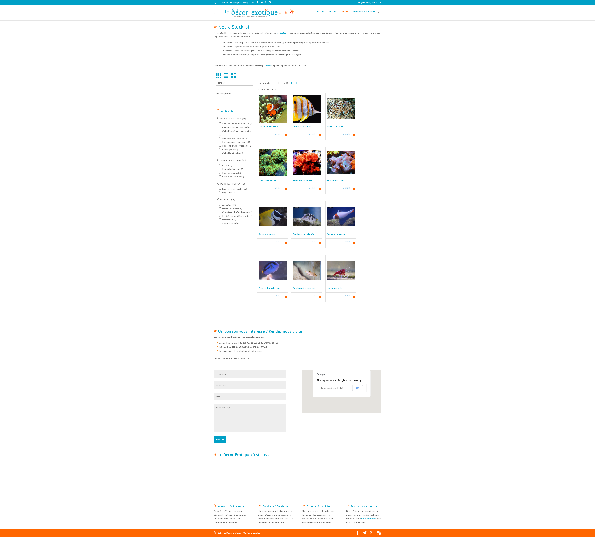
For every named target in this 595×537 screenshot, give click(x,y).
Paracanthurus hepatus (270, 288)
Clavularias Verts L (267, 180)
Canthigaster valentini (303, 234)
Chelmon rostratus (302, 126)
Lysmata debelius (335, 288)
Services (332, 11)
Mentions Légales (251, 532)
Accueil (320, 11)
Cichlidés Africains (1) (232, 153)
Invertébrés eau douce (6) (234, 138)
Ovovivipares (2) (230, 149)
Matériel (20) (227, 199)
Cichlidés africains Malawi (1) (236, 127)
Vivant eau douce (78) (233, 118)
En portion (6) (228, 192)
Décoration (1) (229, 219)
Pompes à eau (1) (230, 223)
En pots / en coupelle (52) (234, 188)
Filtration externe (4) (232, 208)
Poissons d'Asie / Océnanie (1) (236, 145)
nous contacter (368, 518)
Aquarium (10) (229, 205)
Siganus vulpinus (267, 234)
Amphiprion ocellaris (268, 126)
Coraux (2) (227, 165)
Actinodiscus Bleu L (336, 180)
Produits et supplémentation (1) (237, 216)
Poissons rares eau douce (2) (236, 142)
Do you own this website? (332, 388)
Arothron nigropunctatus (305, 288)
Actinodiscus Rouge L (303, 180)
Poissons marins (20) (232, 173)
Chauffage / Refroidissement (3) (237, 212)
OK (357, 388)
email (268, 65)
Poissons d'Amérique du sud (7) (237, 123)
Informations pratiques (364, 11)
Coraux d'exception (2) (233, 176)
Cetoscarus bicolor (336, 234)
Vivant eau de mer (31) (233, 160)
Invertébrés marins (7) (233, 169)
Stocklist (344, 11)
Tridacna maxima (335, 126)
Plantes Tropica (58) (232, 183)
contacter (281, 32)
